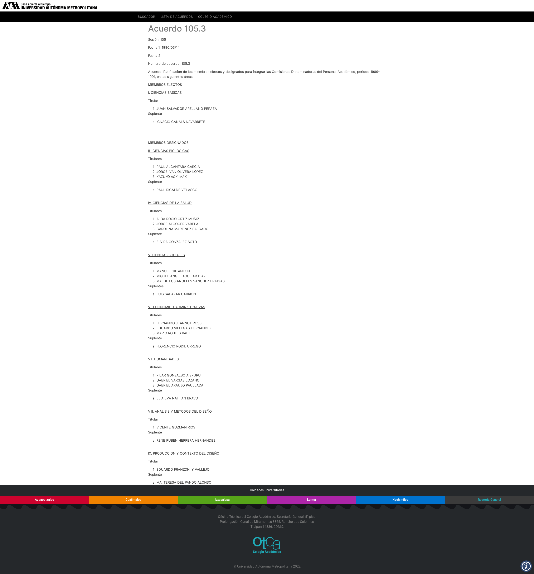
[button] (526, 566)
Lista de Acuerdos (177, 17)
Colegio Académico (215, 17)
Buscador (146, 17)
